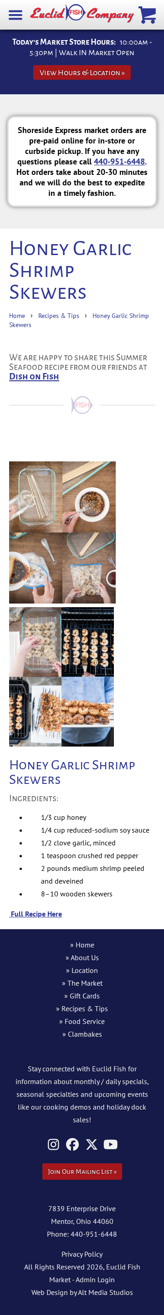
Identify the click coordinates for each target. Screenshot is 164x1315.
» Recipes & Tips (82, 1008)
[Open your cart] (148, 14)
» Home (82, 944)
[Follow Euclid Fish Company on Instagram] (54, 1144)
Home (17, 315)
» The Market (82, 983)
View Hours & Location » (82, 72)
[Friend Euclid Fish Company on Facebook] (73, 1144)
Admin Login (95, 1279)
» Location (82, 970)
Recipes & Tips (58, 315)
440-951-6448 (119, 161)
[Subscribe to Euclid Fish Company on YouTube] (111, 1144)
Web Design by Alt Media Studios (82, 1292)
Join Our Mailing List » (82, 1171)
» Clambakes (82, 1034)
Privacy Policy (82, 1254)
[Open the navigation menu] (16, 14)
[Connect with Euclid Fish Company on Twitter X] (92, 1144)
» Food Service (82, 1021)
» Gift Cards (82, 995)
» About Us (82, 957)
